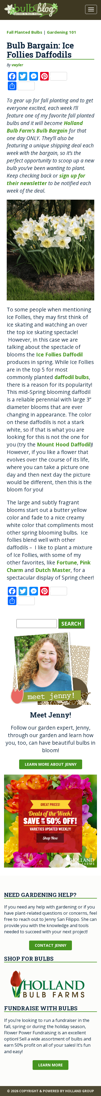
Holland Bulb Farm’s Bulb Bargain (45, 126)
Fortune (67, 562)
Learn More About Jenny (50, 764)
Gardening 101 (61, 32)
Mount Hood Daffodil (63, 444)
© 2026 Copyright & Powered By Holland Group (50, 1091)
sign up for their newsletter (46, 179)
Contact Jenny (50, 945)
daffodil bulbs (71, 377)
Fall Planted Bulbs (24, 32)
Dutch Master (53, 570)
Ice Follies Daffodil (59, 354)
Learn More (50, 1064)
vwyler (17, 64)
